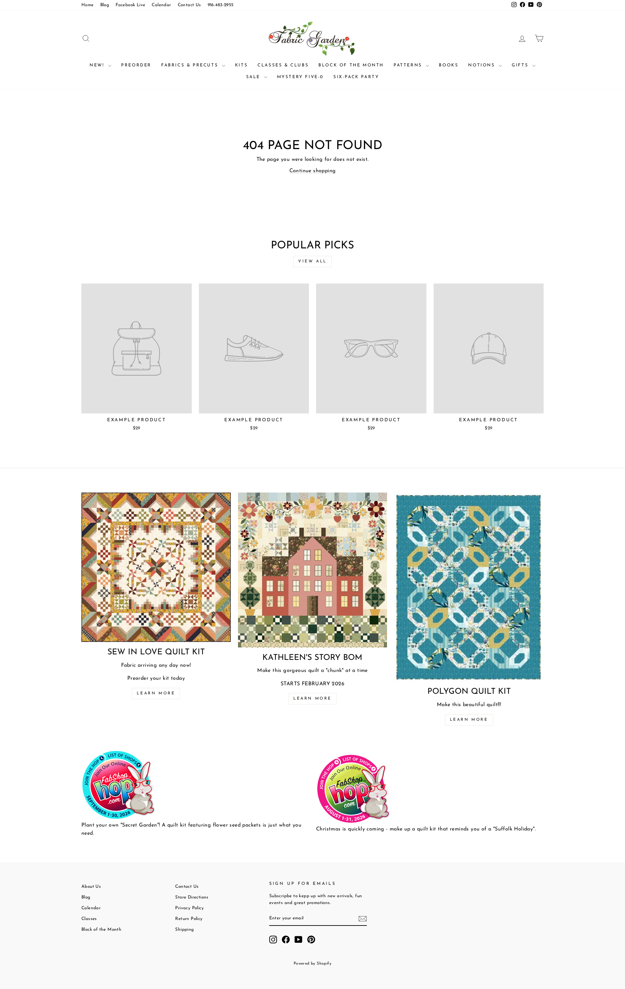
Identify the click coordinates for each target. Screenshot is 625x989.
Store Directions (191, 897)
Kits (241, 65)
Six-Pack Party (356, 77)
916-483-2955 (221, 5)
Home (87, 5)
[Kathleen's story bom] (312, 570)
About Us (91, 887)
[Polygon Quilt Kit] (469, 587)
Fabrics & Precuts (190, 65)
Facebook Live (130, 5)
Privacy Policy (189, 908)
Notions (482, 65)
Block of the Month (351, 65)
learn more (312, 699)
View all (312, 261)
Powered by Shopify (312, 964)
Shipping (184, 929)
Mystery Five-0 (300, 77)
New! (98, 65)
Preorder (136, 65)
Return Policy (188, 919)
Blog (104, 5)
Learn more (156, 693)
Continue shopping (312, 171)
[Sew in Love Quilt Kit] (156, 567)
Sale (254, 77)
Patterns (409, 65)
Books (448, 65)
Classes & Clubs (283, 65)
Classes (89, 919)
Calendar (161, 5)
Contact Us (189, 5)
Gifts (521, 65)
